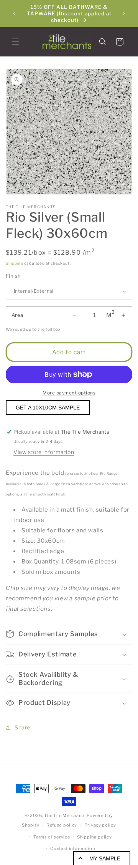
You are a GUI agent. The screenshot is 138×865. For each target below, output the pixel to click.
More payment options (69, 393)
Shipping (14, 263)
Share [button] (22, 727)
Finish (13, 276)
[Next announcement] (123, 13)
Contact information (72, 848)
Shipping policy (94, 837)
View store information (43, 452)
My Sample (104, 858)
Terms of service (51, 837)
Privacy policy (100, 825)
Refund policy (61, 825)
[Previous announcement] (14, 13)
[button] (15, 41)
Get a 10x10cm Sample (48, 407)
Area (17, 315)
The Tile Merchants (65, 815)
